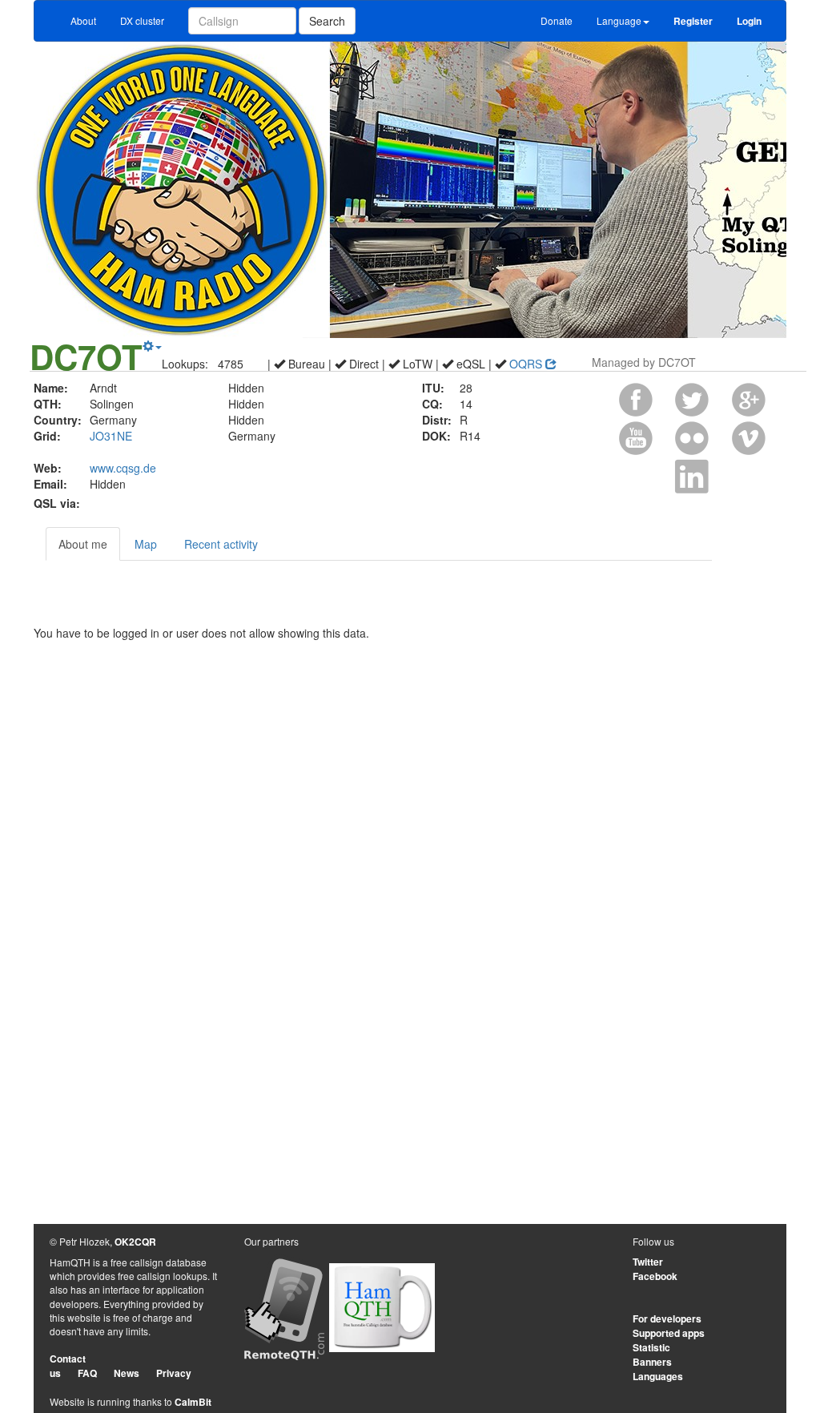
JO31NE (111, 436)
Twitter (648, 1261)
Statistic (651, 1347)
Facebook (655, 1276)
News (126, 1373)
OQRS (527, 364)
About (83, 20)
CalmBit (193, 1402)
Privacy (173, 1373)
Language (619, 20)
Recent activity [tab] (221, 544)
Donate (557, 20)
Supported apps (669, 1333)
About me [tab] (82, 544)
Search (327, 21)
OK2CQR (135, 1241)
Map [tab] (146, 544)
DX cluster (142, 20)
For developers (667, 1318)
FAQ (87, 1373)
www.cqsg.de (123, 468)
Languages (658, 1376)
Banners (652, 1362)
